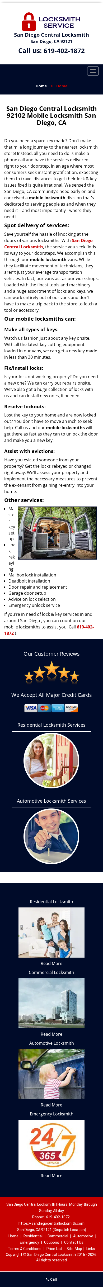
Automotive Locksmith (51, 1043)
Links (90, 1249)
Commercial (58, 1236)
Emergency (29, 1242)
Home (41, 85)
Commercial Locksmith (51, 972)
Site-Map (74, 1249)
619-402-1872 (64, 50)
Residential (33, 1236)
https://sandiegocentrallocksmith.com (51, 1223)
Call (53, 1279)
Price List (54, 1249)
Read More (51, 963)
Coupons (51, 1242)
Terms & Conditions (24, 1249)
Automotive (83, 1236)
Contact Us (73, 1242)
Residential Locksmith (51, 902)
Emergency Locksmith (51, 1114)
